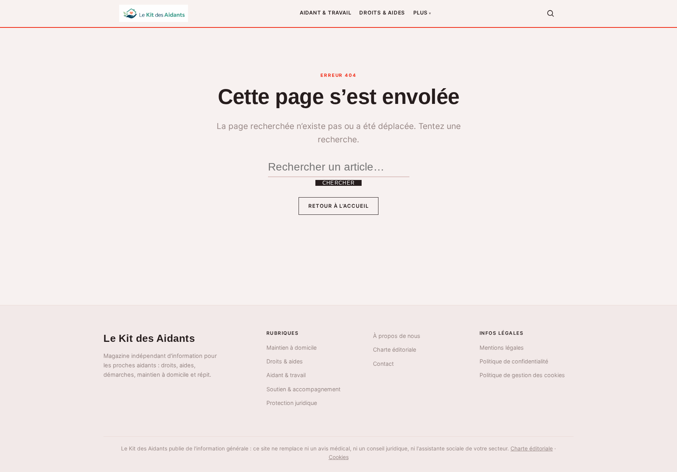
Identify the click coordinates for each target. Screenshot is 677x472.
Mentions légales (502, 347)
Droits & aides (382, 12)
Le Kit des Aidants (149, 338)
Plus (420, 12)
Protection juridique (291, 402)
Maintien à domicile (291, 347)
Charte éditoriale (394, 349)
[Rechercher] (550, 13)
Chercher (338, 183)
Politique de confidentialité (514, 361)
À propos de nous (396, 335)
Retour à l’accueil (338, 206)
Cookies (339, 457)
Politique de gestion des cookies (522, 375)
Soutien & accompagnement (303, 389)
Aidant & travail (325, 12)
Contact (383, 363)
